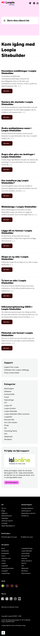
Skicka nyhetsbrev (26, 561)
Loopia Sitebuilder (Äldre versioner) (16, 414)
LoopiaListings (5, 573)
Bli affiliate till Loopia (27, 537)
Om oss (3, 508)
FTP (5, 403)
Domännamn (5, 551)
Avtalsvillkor (4, 518)
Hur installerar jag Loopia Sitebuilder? (14, 181)
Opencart (24, 558)
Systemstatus (25, 511)
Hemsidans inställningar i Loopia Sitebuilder (18, 72)
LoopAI (3, 563)
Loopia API (8, 405)
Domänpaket (5, 553)
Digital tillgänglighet (7, 526)
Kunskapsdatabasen (27, 508)
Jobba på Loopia (6, 521)
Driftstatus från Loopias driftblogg (16, 370)
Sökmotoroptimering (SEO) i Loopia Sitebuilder (16, 307)
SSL (5, 428)
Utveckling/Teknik (10, 431)
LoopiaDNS (4, 566)
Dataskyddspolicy (6, 516)
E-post (6, 397)
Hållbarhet (4, 513)
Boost (3, 548)
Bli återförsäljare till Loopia (9, 537)
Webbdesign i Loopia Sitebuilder (19, 206)
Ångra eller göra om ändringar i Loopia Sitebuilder (18, 155)
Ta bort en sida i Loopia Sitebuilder (13, 281)
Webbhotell (8, 437)
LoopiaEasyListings (27, 548)
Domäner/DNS (9, 394)
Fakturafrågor (9, 400)
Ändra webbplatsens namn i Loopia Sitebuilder (16, 129)
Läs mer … (7, 91)
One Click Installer (10, 422)
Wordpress (8, 439)
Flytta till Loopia (6, 558)
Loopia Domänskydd (7, 568)
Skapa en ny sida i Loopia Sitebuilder (14, 257)
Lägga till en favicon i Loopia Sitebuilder (16, 231)
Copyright (4, 523)
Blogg (3, 511)
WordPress (24, 571)
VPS (5, 434)
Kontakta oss (25, 516)
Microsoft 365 (9, 420)
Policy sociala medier (11, 373)
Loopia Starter (25, 553)
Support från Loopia (11, 367)
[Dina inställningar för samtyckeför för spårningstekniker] (3, 633)
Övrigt (6, 425)
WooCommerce (26, 573)
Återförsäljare (9, 389)
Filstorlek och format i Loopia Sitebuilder (17, 334)
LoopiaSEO (8, 417)
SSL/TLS (23, 563)
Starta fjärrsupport (11, 482)
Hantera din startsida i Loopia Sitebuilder (17, 103)
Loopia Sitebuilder (10, 411)
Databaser (7, 391)
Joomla (3, 561)
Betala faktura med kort (28, 513)
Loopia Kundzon (10, 408)
